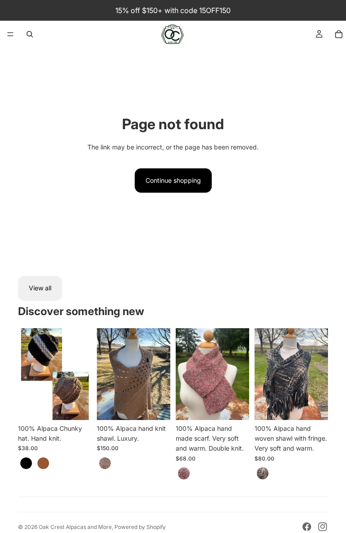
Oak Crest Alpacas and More (75, 527)
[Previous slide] (28, 374)
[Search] (30, 34)
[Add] (156, 406)
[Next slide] (81, 374)
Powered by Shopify (140, 527)
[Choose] (77, 406)
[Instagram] (322, 526)
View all (40, 288)
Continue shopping (173, 180)
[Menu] (10, 34)
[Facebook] (306, 526)
